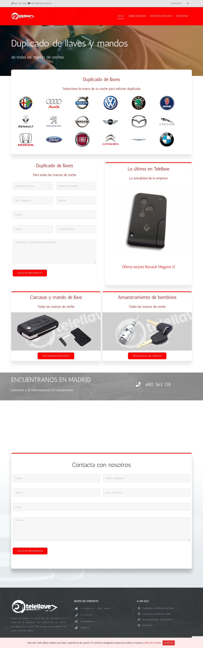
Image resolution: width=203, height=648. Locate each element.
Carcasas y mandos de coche (157, 613)
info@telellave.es (41, 3)
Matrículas (148, 625)
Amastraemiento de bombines (157, 619)
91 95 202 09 (86, 615)
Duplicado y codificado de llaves (158, 608)
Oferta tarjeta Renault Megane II (148, 266)
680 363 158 (20, 3)
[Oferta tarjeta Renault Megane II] (149, 221)
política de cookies (152, 642)
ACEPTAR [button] (168, 643)
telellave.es (84, 627)
